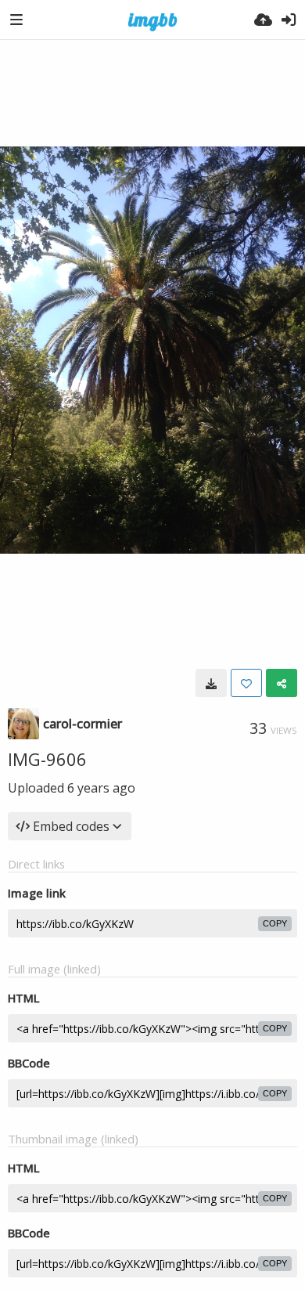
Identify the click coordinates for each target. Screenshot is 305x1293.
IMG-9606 (47, 759)
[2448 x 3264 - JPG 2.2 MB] (211, 683)
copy (275, 923)
